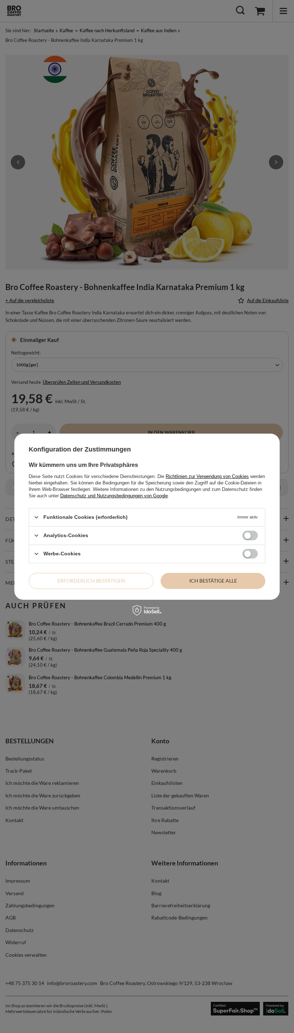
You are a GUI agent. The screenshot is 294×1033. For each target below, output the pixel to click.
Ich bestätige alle (213, 581)
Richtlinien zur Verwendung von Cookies (207, 476)
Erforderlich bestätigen (91, 581)
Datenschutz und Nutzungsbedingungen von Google (114, 495)
